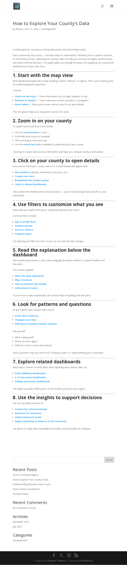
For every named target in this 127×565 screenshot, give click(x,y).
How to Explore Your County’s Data (30, 479)
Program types (23, 233)
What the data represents (29, 275)
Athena (19, 29)
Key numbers (22, 172)
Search (109, 459)
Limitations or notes (26, 288)
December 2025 (21, 521)
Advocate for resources (28, 413)
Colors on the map (25, 96)
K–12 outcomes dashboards (30, 377)
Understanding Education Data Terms (31, 484)
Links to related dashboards (30, 184)
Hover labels (22, 104)
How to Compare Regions (26, 474)
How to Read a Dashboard (26, 489)
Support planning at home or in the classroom (40, 421)
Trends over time (24, 176)
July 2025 (17, 526)
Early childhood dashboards (30, 373)
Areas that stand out (27, 315)
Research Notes (21, 493)
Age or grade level (25, 221)
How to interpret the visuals (30, 283)
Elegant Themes (56, 560)
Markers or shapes (25, 100)
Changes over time (25, 319)
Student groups (23, 225)
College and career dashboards (32, 381)
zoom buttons (31, 132)
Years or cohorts (24, 229)
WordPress (87, 560)
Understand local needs (28, 417)
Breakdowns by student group (32, 180)
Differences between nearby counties (36, 323)
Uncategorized (48, 29)
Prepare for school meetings (31, 409)
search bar (29, 144)
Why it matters (23, 279)
